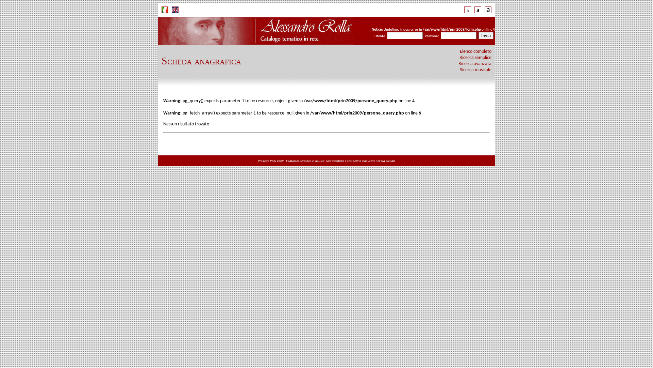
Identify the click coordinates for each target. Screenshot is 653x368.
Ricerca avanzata (474, 63)
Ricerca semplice (475, 57)
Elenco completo (475, 51)
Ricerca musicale (475, 70)
